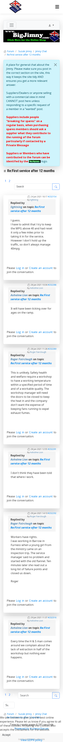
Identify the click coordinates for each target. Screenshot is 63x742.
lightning (34, 199)
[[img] (35, 161)
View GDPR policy (31, 740)
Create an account (41, 268)
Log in (20, 268)
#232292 (52, 513)
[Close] (55, 64)
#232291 (52, 449)
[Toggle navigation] (11, 25)
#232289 (52, 348)
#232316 (52, 617)
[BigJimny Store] (31, 36)
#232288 (52, 284)
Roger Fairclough (38, 352)
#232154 (52, 196)
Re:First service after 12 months (31, 363)
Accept (6, 735)
